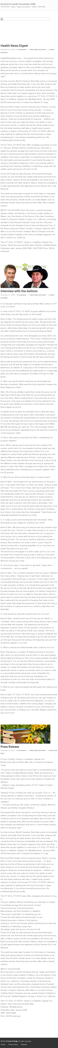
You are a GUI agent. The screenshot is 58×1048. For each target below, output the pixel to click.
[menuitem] (13, 1044)
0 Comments (21, 49)
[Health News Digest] (25, 30)
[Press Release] (25, 734)
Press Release (10, 746)
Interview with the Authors (19, 291)
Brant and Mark (40, 49)
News (32, 49)
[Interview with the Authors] (25, 275)
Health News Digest (14, 45)
